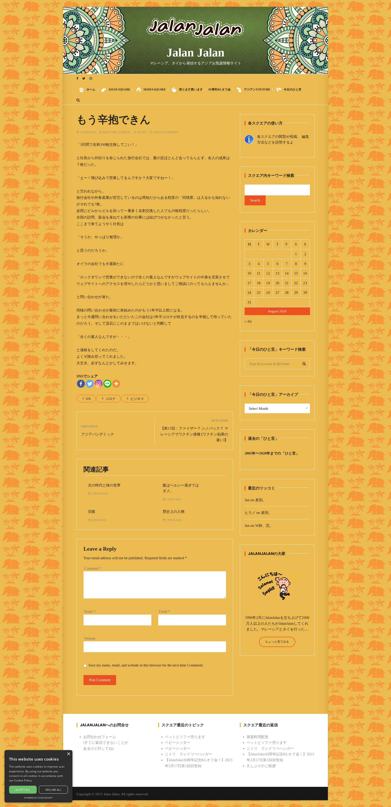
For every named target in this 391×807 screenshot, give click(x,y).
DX (88, 399)
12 (268, 273)
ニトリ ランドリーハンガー (188, 754)
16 (305, 273)
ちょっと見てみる (277, 641)
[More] (116, 384)
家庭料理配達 (258, 737)
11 (258, 273)
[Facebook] (81, 384)
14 (286, 273)
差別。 (260, 500)
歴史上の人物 (173, 511)
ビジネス (137, 399)
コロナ (110, 399)
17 (249, 283)
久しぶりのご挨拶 (261, 766)
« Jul (248, 321)
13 (277, 273)
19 (268, 283)
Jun (143, 132)
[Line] (107, 384)
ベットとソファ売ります (185, 737)
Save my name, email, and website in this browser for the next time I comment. (146, 665)
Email (164, 611)
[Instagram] (99, 384)
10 (249, 273)
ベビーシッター (178, 742)
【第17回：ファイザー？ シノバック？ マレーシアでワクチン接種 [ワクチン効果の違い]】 (194, 434)
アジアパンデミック (97, 434)
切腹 (91, 511)
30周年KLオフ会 (219, 89)
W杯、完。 (264, 525)
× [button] (68, 754)
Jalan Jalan (196, 52)
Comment (92, 568)
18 (258, 283)
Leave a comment (165, 132)
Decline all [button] (53, 789)
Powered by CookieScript (38, 797)
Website (90, 638)
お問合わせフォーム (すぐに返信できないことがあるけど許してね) (105, 742)
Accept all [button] (22, 789)
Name (90, 611)
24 (249, 292)
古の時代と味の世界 (104, 485)
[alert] (38, 776)
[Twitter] (90, 384)
